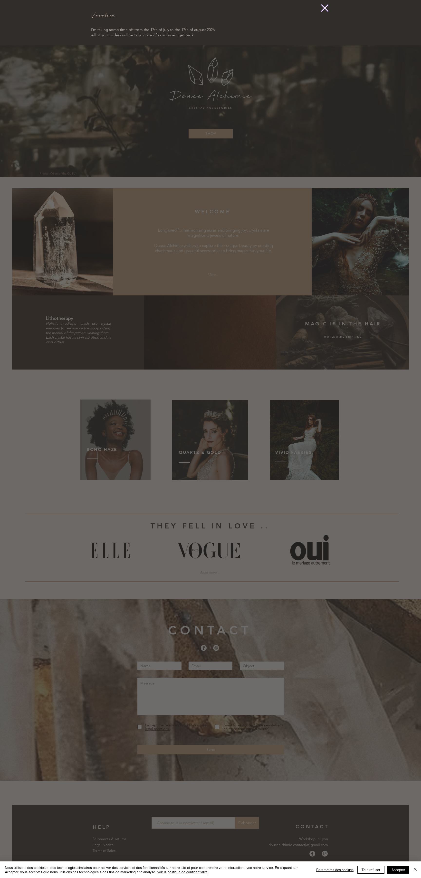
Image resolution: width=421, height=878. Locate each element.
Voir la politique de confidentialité (182, 871)
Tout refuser (371, 869)
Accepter (398, 869)
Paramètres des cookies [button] (335, 869)
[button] (324, 8)
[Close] (415, 869)
